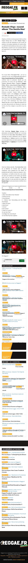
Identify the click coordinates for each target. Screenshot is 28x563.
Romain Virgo (15, 131)
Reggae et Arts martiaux (8, 459)
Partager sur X (12, 32)
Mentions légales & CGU (11, 555)
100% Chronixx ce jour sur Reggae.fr (11, 464)
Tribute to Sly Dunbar (7, 499)
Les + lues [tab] (5, 362)
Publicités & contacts (15, 557)
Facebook (20, 32)
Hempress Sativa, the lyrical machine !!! (12, 504)
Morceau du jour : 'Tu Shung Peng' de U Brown (14, 454)
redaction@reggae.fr (19, 559)
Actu (8, 20)
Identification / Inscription (17, 3)
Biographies (3, 555)
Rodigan (24, 83)
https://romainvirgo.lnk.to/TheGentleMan (12, 78)
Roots (13, 20)
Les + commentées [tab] (14, 362)
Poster (22, 260)
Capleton (13, 141)
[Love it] (4, 33)
